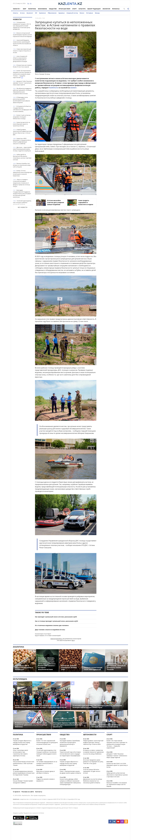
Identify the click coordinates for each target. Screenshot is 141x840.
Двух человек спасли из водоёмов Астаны (50, 630)
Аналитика (18, 647)
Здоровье (61, 13)
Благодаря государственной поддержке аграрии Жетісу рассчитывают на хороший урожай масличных (22, 193)
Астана (22, 13)
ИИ (36, 13)
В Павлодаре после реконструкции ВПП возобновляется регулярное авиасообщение (21, 99)
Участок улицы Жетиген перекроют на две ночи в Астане (91, 771)
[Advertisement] (113, 46)
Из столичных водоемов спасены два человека (52, 625)
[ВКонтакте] (114, 821)
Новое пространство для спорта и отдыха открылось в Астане (22, 50)
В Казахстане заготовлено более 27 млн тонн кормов (22, 66)
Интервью (89, 13)
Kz (30, 3)
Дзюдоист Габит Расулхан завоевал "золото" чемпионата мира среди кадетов (22, 83)
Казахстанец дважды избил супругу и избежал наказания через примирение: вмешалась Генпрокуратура (70, 781)
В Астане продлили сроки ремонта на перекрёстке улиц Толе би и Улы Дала (93, 761)
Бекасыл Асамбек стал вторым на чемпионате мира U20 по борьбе (22, 165)
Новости (17, 19)
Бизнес (82, 13)
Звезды (97, 13)
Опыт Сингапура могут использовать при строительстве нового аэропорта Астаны (20, 752)
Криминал (42, 13)
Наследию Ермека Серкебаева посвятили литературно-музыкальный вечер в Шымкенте (70, 743)
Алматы (15, 13)
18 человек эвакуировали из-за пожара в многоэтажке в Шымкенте (46, 763)
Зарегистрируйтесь (56, 639)
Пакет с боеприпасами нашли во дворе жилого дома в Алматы (70, 772)
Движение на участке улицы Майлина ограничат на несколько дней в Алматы (92, 781)
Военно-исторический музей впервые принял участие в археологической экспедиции (22, 34)
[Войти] (128, 9)
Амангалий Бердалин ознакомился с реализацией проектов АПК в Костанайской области (22, 42)
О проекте (16, 792)
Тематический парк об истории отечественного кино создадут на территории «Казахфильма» (70, 754)
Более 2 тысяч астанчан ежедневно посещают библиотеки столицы (22, 116)
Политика (32, 9)
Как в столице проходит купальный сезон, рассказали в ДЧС (56, 621)
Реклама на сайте (27, 792)
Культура (82, 9)
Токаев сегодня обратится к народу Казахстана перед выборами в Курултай (22, 742)
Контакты (38, 792)
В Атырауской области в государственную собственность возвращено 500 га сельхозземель (22, 108)
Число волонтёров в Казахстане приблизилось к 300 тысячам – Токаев (23, 763)
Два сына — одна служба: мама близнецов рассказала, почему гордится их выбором (22, 149)
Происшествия (64, 9)
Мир (24, 9)
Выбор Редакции (94, 9)
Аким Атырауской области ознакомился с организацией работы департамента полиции (20, 58)
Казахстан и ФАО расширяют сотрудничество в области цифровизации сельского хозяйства (22, 141)
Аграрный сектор (72, 13)
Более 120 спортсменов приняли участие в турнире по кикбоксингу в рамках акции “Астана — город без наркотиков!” (22, 74)
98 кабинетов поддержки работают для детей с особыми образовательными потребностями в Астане (22, 91)
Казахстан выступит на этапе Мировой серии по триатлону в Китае (21, 124)
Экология (106, 9)
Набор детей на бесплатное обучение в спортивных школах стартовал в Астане (22, 157)
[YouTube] (118, 821)
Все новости (22, 207)
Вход (73, 640)
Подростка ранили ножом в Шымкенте (45, 780)
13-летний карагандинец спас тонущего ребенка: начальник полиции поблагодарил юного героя (22, 203)
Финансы (116, 9)
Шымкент (30, 13)
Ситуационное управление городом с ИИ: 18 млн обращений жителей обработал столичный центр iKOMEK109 (22, 25)
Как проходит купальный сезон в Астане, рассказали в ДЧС (56, 617)
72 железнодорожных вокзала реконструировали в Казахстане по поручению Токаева (23, 773)
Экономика (42, 9)
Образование (52, 13)
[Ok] (126, 821)
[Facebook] (110, 821)
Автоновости (89, 734)
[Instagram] (122, 821)
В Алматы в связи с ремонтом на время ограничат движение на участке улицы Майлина (93, 752)
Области (16, 9)
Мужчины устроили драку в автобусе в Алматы (45, 772)
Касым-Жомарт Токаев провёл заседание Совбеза (23, 782)
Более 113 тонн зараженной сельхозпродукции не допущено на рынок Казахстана (22, 173)
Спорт (74, 9)
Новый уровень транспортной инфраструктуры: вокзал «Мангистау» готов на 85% (22, 132)
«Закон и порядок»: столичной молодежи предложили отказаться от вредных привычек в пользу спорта (21, 183)
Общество (53, 9)
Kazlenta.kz (16, 799)
